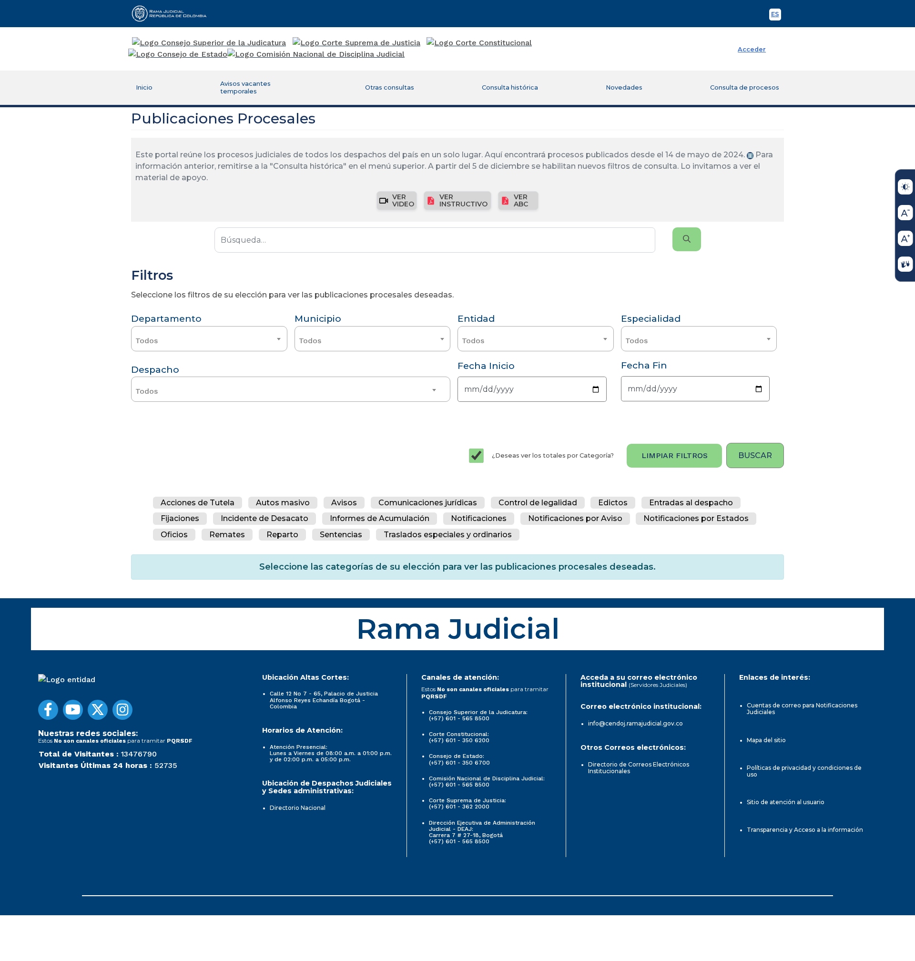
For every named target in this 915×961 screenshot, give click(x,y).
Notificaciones (479, 518)
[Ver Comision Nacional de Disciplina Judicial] (316, 54)
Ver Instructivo (463, 200)
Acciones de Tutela (197, 502)
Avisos (344, 502)
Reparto (282, 534)
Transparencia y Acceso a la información (805, 829)
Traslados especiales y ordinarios (448, 534)
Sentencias (341, 534)
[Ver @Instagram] (122, 710)
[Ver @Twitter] (98, 710)
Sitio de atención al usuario (785, 802)
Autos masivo (283, 502)
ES (776, 15)
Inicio (144, 87)
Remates (227, 534)
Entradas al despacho (691, 502)
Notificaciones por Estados (696, 518)
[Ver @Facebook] (48, 710)
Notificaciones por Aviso (575, 518)
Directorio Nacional (297, 807)
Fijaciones (180, 518)
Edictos (613, 502)
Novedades (624, 87)
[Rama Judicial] (173, 13)
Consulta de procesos (744, 87)
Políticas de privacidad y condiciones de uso (804, 771)
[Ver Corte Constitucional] (480, 43)
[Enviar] (686, 239)
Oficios (174, 534)
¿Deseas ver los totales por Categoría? (553, 455)
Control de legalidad (537, 502)
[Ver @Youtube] (73, 710)
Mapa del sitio (766, 740)
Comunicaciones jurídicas (427, 502)
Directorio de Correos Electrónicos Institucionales (638, 768)
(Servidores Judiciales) (658, 684)
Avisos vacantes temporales (245, 87)
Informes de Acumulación (379, 518)
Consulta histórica (510, 87)
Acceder (752, 49)
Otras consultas (389, 87)
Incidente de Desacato (264, 518)
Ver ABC (521, 200)
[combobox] (209, 338)
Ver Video (403, 200)
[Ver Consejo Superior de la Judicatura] (209, 43)
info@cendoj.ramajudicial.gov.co (635, 723)
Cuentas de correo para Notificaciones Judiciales (802, 709)
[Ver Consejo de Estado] (177, 54)
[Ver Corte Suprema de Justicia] (357, 43)
